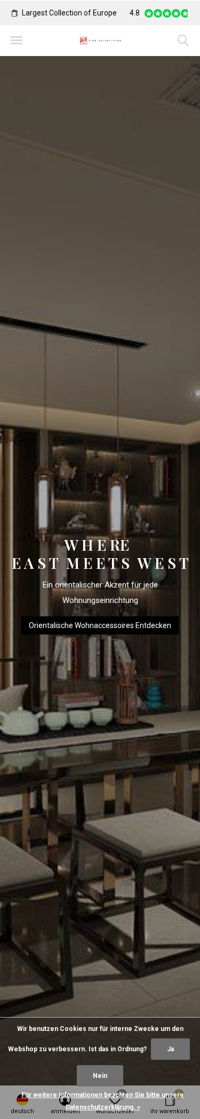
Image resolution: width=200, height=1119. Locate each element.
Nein (100, 1076)
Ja (170, 1049)
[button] (16, 40)
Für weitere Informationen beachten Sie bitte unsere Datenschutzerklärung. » (102, 1101)
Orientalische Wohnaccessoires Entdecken (100, 625)
